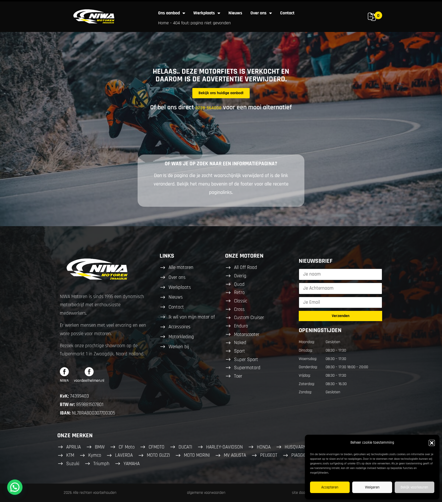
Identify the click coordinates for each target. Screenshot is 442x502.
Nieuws (235, 13)
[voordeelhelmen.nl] (89, 371)
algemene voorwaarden (206, 492)
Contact (287, 13)
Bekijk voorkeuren (414, 487)
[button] (431, 442)
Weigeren (372, 487)
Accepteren (329, 487)
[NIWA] (64, 371)
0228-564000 (208, 108)
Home (163, 23)
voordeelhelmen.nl (89, 380)
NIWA (64, 380)
